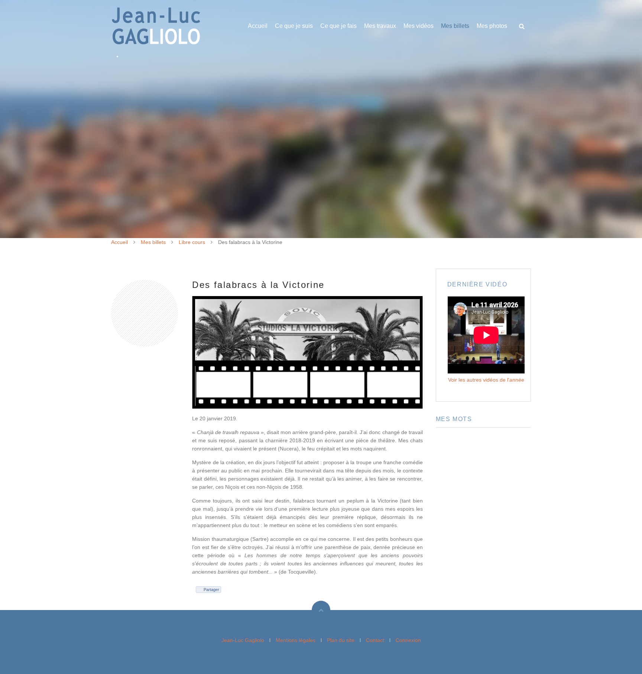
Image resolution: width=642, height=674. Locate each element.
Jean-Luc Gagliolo (242, 640)
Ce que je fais (338, 26)
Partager (211, 589)
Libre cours (192, 242)
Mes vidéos (418, 26)
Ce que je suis (294, 26)
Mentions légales (295, 640)
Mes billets (455, 26)
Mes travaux (380, 26)
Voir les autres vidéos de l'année (486, 380)
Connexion (408, 640)
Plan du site (340, 640)
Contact (375, 640)
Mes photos (492, 26)
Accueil (258, 26)
